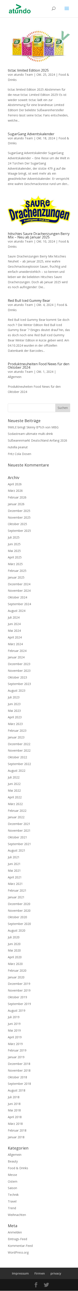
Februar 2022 (17, 811)
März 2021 (15, 884)
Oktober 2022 (17, 757)
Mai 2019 (14, 1030)
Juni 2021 (14, 864)
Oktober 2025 (17, 524)
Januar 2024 (16, 657)
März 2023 (15, 724)
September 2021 (19, 844)
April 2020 (15, 957)
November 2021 (19, 830)
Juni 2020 (14, 944)
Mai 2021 (14, 870)
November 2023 (19, 671)
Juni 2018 (14, 1104)
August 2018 (16, 1090)
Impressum (20, 1273)
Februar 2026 (17, 497)
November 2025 (19, 517)
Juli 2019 (14, 1017)
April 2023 (15, 717)
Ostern (12, 1181)
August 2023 (16, 690)
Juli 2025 (14, 537)
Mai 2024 (14, 631)
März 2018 (15, 1124)
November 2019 (19, 990)
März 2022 (15, 804)
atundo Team (23, 74)
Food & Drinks (18, 1168)
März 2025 (15, 564)
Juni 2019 (14, 1024)
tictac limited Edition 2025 (28, 70)
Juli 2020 (14, 937)
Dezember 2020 (19, 904)
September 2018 (19, 1084)
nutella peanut (18, 447)
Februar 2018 (17, 1130)
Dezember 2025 (19, 511)
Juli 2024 (14, 617)
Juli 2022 (14, 777)
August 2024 (16, 611)
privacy (55, 1273)
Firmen (39, 1273)
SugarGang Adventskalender (31, 134)
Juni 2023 (14, 704)
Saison (12, 1188)
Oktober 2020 (17, 917)
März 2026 (15, 491)
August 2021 (16, 850)
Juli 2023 (14, 697)
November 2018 (19, 1070)
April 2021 (15, 877)
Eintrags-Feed (17, 1239)
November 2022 (19, 750)
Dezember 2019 (19, 984)
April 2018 (15, 1117)
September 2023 (19, 684)
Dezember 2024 (19, 584)
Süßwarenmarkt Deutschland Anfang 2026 (37, 440)
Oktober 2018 (17, 1077)
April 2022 (15, 797)
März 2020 (15, 964)
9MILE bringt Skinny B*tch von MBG (33, 427)
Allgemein (14, 377)
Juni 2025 (14, 544)
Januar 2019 (16, 1057)
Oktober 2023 (17, 677)
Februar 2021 (17, 890)
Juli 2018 (14, 1097)
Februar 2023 (17, 730)
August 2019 (16, 1010)
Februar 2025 (17, 571)
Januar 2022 (16, 817)
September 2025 (19, 531)
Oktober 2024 (17, 597)
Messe (12, 1175)
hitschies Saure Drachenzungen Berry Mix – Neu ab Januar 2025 (39, 235)
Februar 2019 (17, 1050)
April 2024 (15, 637)
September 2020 (19, 924)
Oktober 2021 (17, 837)
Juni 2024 (14, 624)
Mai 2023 (14, 711)
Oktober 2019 (17, 997)
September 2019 (19, 1004)
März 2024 (15, 644)
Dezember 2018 (19, 1064)
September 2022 (19, 764)
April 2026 (15, 484)
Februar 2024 (17, 651)
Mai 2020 (14, 950)
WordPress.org (18, 1252)
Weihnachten (17, 1215)
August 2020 (16, 930)
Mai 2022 (14, 790)
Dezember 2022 (19, 744)
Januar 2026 (16, 504)
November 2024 (19, 590)
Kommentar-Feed (20, 1246)
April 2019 (15, 1037)
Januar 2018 (16, 1137)
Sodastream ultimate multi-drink (30, 434)
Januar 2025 (16, 577)
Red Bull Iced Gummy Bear (29, 300)
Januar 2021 (16, 897)
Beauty (13, 1161)
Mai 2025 (14, 551)
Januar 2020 (16, 977)
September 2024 (19, 604)
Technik (13, 1195)
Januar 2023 (16, 737)
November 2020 (19, 910)
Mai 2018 (14, 1110)
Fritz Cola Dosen (19, 454)
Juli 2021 (14, 857)
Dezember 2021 (19, 824)
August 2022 (16, 770)
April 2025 (15, 557)
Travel (12, 1201)
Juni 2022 (14, 784)
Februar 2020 (17, 970)
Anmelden (15, 1232)
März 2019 (15, 1044)
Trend (12, 1208)
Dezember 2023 (19, 664)
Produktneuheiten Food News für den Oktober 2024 (38, 366)
